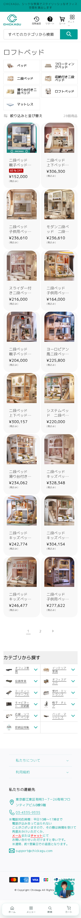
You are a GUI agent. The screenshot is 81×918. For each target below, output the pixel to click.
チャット (37, 836)
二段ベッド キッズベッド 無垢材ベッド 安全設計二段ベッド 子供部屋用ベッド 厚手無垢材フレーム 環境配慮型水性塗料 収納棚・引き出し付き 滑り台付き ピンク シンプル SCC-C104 (59, 474)
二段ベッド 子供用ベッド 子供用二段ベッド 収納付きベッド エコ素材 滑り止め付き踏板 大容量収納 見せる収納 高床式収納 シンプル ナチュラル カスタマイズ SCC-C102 (21, 229)
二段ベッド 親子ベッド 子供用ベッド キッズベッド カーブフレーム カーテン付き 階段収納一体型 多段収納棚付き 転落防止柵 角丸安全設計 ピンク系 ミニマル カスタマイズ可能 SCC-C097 (21, 351)
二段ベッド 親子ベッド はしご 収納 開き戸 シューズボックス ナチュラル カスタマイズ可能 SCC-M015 (21, 162)
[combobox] (32, 34)
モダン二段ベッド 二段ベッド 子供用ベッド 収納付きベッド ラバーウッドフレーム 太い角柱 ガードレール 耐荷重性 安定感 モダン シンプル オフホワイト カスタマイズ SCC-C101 (59, 229)
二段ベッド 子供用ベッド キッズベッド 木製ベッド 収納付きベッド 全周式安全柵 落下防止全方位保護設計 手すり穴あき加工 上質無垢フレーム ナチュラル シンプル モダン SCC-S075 (59, 597)
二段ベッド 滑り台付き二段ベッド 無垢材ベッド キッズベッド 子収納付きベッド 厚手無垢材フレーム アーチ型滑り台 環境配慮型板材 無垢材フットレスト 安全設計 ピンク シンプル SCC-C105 (21, 474)
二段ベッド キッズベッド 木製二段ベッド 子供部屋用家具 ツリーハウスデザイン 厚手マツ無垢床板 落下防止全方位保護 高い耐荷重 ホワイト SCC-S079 (59, 535)
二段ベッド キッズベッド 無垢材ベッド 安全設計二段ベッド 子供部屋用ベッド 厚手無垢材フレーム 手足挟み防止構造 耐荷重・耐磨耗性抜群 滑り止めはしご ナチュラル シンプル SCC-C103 (21, 535)
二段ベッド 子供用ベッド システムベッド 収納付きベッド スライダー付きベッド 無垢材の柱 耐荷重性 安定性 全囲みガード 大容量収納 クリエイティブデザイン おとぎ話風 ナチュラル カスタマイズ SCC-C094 (59, 290)
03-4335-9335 (28, 812)
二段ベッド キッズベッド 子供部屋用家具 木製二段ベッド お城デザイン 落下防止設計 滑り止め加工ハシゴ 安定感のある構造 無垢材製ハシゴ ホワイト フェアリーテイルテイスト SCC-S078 (21, 597)
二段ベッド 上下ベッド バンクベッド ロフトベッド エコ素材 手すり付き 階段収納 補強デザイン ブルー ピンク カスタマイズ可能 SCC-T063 (59, 162)
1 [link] (28, 631)
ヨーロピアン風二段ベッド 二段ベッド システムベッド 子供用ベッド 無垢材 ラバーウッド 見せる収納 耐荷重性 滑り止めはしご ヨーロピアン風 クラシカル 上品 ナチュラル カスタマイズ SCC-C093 (59, 351)
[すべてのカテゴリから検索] (69, 34)
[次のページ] (53, 631)
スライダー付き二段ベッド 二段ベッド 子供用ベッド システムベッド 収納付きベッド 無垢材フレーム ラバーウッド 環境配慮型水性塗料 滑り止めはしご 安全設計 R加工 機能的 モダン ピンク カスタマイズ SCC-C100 (21, 290)
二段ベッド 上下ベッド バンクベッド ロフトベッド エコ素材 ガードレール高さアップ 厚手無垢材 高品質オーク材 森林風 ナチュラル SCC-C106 (21, 413)
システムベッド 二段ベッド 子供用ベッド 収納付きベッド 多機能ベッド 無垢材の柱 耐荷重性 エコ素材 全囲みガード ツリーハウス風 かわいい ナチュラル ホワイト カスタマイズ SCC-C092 (59, 413)
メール (16, 836)
